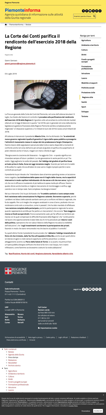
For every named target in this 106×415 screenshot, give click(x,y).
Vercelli (21, 322)
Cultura (84, 49)
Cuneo (7, 322)
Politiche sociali (87, 87)
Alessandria (9, 314)
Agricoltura (86, 40)
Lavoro (84, 78)
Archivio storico (14, 365)
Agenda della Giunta (16, 354)
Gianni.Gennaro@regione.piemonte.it (20, 63)
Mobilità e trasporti (89, 83)
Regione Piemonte (12, 2)
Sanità (84, 102)
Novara (20, 314)
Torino (20, 317)
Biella (7, 319)
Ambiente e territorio (90, 45)
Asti (6, 317)
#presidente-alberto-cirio (62, 253)
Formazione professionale (87, 67)
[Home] (6, 24)
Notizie (11, 351)
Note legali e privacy (35, 337)
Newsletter (12, 362)
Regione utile (87, 97)
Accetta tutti (98, 411)
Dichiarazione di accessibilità (15, 337)
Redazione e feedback (78, 337)
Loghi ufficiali (63, 337)
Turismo (84, 116)
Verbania (21, 319)
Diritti (83, 54)
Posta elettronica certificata (16, 340)
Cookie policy (50, 337)
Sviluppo (85, 111)
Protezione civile (88, 92)
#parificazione (14, 253)
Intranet (32, 340)
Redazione (12, 360)
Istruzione (85, 73)
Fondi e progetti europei (88, 60)
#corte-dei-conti (28, 253)
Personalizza (86, 411)
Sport (83, 106)
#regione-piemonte (43, 253)
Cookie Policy (73, 406)
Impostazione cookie (48, 328)
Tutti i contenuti (10, 349)
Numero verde (43, 309)
